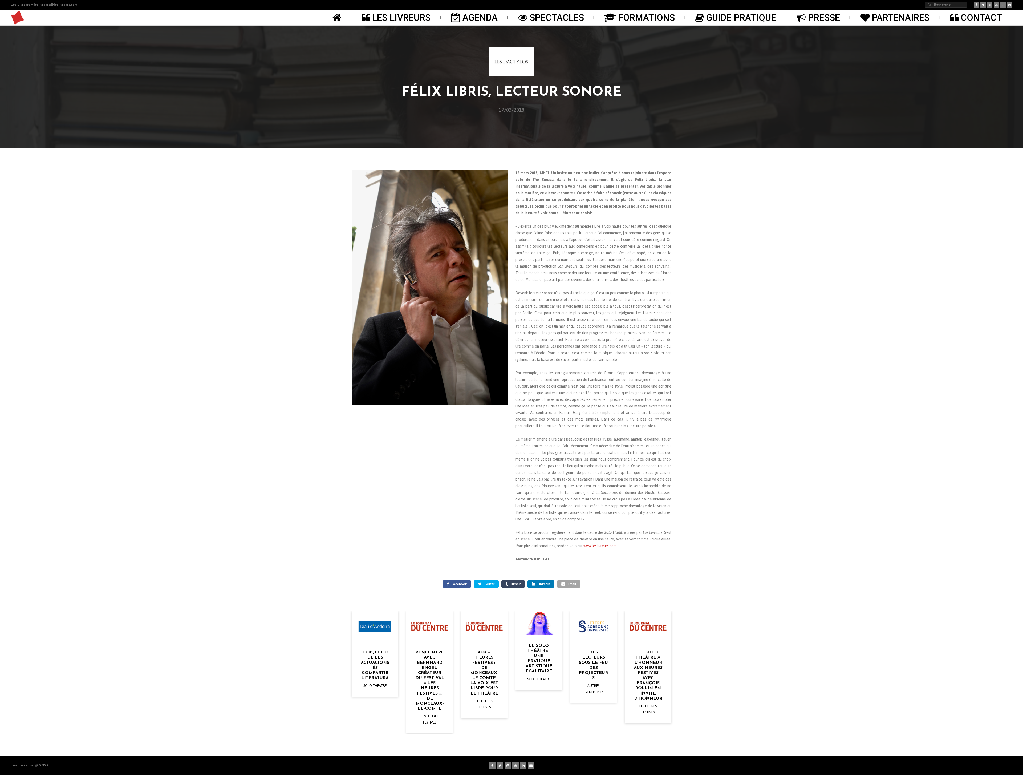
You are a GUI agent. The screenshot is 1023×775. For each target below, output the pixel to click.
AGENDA (480, 17)
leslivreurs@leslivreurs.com (55, 4)
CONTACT (981, 17)
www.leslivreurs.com (599, 546)
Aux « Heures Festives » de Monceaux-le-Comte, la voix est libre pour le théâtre (430, 673)
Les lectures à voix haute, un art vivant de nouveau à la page (648, 667)
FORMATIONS (646, 17)
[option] (375, 672)
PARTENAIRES (900, 17)
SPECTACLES (557, 17)
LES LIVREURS (401, 17)
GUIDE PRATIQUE (741, 17)
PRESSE (824, 17)
